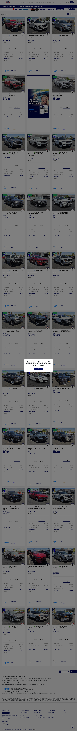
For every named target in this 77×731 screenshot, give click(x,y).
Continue (38, 368)
